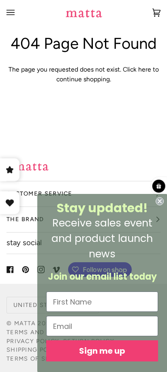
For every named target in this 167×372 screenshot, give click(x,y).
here (144, 69)
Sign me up (102, 351)
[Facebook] (10, 269)
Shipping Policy (34, 349)
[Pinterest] (25, 269)
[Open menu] (18, 12)
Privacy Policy (32, 341)
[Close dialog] (160, 201)
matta (25, 323)
